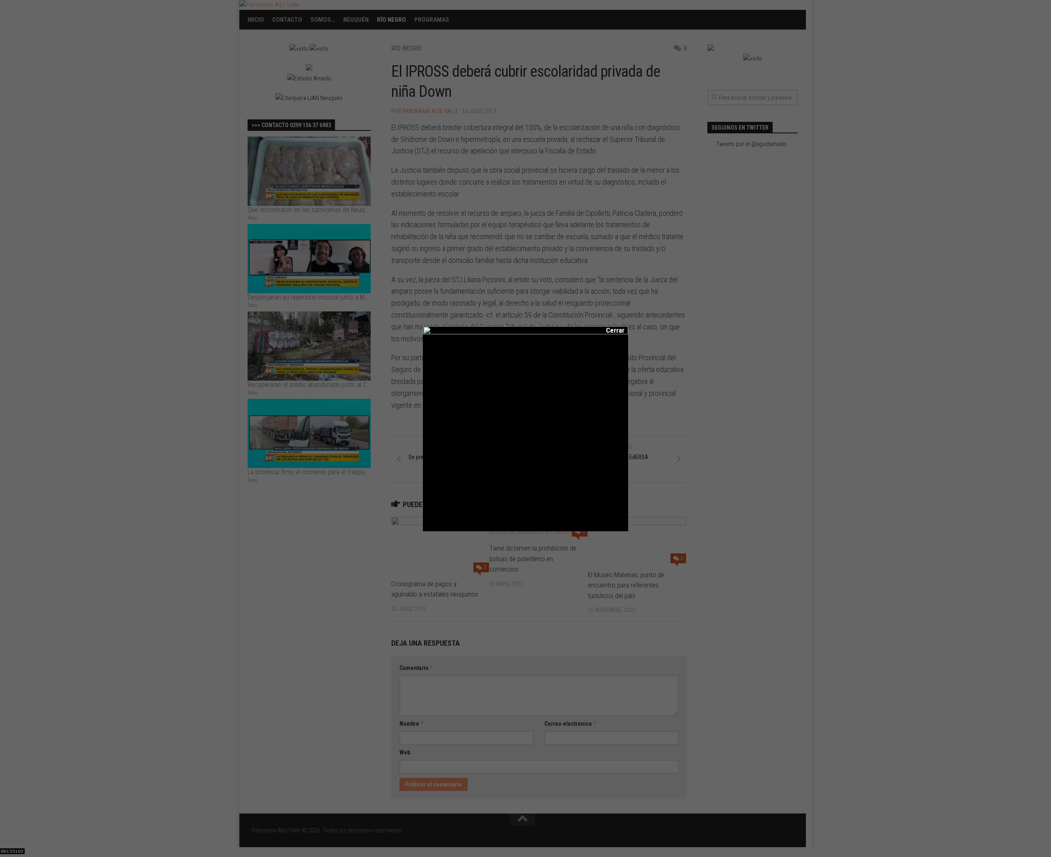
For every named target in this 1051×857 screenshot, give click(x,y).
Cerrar (609, 330)
